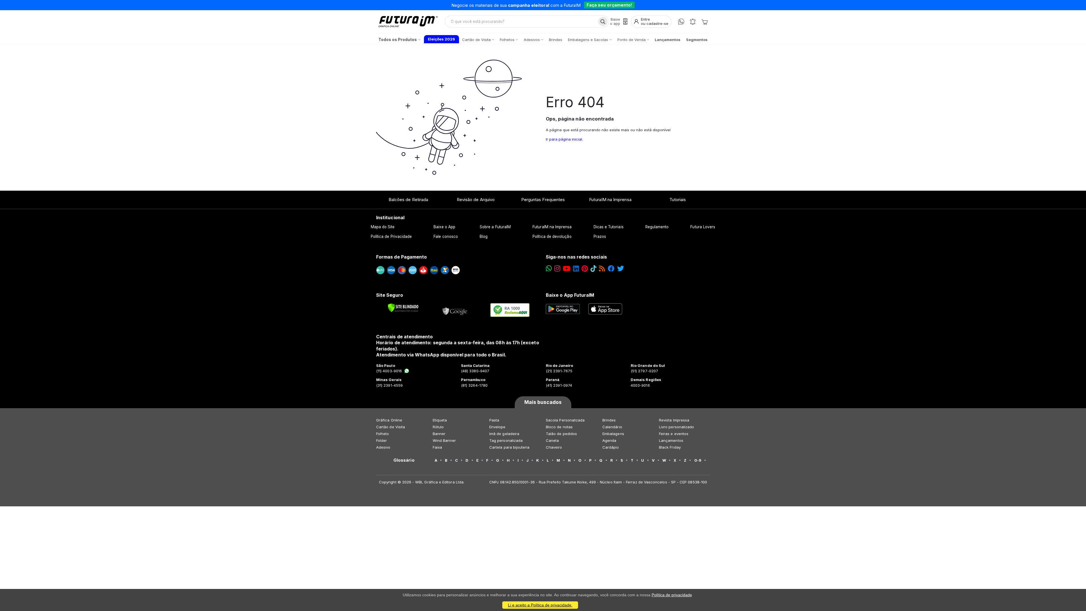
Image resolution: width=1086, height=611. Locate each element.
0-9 (697, 460)
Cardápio (610, 447)
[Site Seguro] (455, 310)
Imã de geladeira (504, 433)
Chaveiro (554, 447)
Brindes (609, 420)
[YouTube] (566, 268)
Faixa (437, 447)
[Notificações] (693, 22)
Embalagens (613, 433)
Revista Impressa (674, 420)
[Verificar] (403, 307)
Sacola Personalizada (565, 420)
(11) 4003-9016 (389, 371)
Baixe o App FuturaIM (570, 295)
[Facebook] (611, 268)
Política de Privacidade (391, 236)
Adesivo (383, 447)
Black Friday (670, 447)
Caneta (552, 440)
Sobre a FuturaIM (495, 227)
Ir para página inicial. (564, 139)
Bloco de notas (559, 427)
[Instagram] (557, 268)
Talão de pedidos (561, 433)
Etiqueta (440, 420)
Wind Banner (444, 440)
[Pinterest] (584, 268)
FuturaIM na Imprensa (610, 199)
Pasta (494, 420)
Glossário (404, 460)
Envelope (497, 427)
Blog (484, 236)
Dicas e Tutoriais (609, 227)
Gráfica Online (389, 420)
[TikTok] (593, 268)
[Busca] (602, 21)
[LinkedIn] (576, 268)
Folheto (382, 433)
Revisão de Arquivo (476, 199)
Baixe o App (444, 227)
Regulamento (657, 227)
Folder (381, 440)
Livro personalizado (676, 427)
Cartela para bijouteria (509, 447)
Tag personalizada (506, 440)
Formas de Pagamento (401, 257)
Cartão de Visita (390, 427)
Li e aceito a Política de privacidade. (540, 605)
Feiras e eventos (673, 433)
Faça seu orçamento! (609, 5)
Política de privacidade (672, 595)
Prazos (600, 236)
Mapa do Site (383, 227)
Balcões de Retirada (408, 199)
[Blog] (602, 268)
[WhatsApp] (681, 22)
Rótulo (438, 427)
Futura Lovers (702, 227)
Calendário (612, 427)
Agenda (609, 440)
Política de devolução (552, 236)
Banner (439, 433)
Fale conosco (446, 236)
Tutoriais (677, 199)
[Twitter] (620, 268)
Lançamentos (671, 440)
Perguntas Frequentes (543, 199)
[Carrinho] (704, 21)
